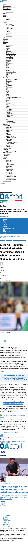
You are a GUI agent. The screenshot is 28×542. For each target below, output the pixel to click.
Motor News (9, 166)
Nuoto (4, 15)
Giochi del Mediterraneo (9, 7)
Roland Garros (9, 12)
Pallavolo (5, 42)
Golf (7, 88)
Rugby (7, 64)
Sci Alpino (5, 124)
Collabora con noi (7, 521)
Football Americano (11, 54)
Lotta (7, 93)
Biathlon (8, 128)
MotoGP (5, 40)
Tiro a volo (8, 112)
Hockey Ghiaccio (10, 55)
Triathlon (8, 116)
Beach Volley (9, 45)
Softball (8, 66)
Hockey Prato (9, 58)
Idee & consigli (7, 181)
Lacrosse (8, 60)
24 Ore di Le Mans (11, 72)
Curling (8, 145)
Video (4, 158)
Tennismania (9, 173)
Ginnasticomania (10, 164)
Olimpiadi (5, 149)
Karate (7, 91)
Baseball (8, 46)
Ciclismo (5, 22)
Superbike (8, 70)
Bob (7, 133)
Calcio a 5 (8, 51)
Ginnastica (5, 16)
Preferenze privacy (7, 526)
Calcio (7, 49)
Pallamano (8, 61)
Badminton (8, 81)
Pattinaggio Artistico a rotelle (13, 97)
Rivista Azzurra (7, 6)
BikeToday (8, 161)
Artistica (8, 18)
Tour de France (10, 25)
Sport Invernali (7, 125)
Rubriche (8, 100)
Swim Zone (9, 172)
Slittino (8, 131)
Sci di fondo (9, 130)
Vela (7, 119)
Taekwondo (9, 109)
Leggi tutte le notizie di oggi (10, 432)
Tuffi (7, 118)
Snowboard (9, 139)
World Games (6, 154)
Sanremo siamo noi (11, 179)
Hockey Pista (9, 57)
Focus (7, 163)
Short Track (9, 127)
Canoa (7, 84)
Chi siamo (5, 517)
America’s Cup (9, 121)
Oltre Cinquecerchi (11, 122)
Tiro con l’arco (9, 115)
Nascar (8, 76)
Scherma (8, 103)
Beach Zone (9, 160)
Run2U (7, 167)
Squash (8, 106)
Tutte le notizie (7, 148)
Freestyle (8, 140)
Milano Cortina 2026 (11, 151)
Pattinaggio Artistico (11, 142)
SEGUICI (2, 440)
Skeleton (8, 134)
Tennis (4, 10)
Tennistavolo (9, 110)
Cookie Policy (6, 524)
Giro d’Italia (9, 24)
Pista (7, 27)
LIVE (4, 37)
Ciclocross (9, 36)
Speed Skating (10, 143)
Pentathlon (9, 99)
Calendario (8, 31)
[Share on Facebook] (15, 335)
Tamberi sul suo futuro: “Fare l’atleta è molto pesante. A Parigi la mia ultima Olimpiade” (13, 403)
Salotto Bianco (10, 169)
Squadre (5, 43)
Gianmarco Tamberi (15, 441)
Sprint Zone (9, 170)
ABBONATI (6, 216)
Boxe (7, 82)
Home (4, 4)
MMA (7, 94)
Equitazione (9, 87)
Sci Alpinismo (9, 146)
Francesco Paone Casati (6, 281)
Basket (8, 48)
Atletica (5, 13)
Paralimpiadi (9, 96)
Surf (7, 107)
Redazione (5, 519)
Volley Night (9, 175)
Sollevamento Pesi (11, 105)
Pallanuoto (8, 63)
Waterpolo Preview (11, 176)
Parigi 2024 (9, 442)
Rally (7, 75)
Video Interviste (10, 178)
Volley (7, 67)
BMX (7, 30)
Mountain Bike (9, 28)
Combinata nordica (11, 137)
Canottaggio (9, 85)
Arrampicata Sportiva (11, 79)
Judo (7, 90)
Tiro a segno (9, 113)
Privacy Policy (6, 522)
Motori (4, 69)
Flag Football (9, 52)
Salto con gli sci (10, 136)
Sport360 (5, 78)
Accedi (5, 157)
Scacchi (8, 102)
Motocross (9, 73)
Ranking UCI (9, 33)
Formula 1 (5, 39)
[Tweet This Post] (15, 336)
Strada (7, 34)
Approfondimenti (7, 152)
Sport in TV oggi (7, 9)
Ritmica (8, 19)
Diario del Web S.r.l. (5, 536)
